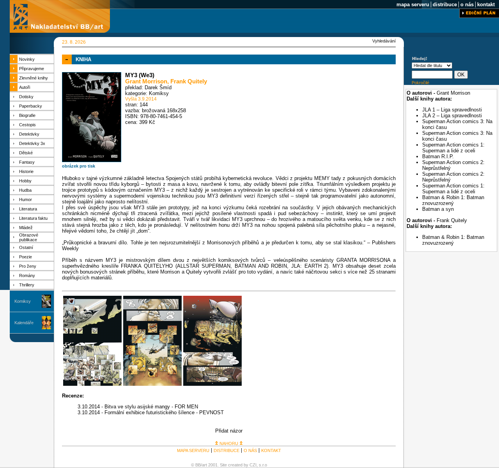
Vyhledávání (384, 41)
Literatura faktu (33, 218)
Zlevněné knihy (33, 78)
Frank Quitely (188, 81)
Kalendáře (24, 322)
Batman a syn (438, 209)
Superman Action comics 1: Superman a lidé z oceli (453, 148)
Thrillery (26, 285)
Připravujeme (31, 68)
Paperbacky (30, 106)
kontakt (486, 4)
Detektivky (29, 134)
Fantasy (27, 162)
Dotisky (26, 96)
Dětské (26, 152)
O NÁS (250, 450)
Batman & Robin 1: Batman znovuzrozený (453, 200)
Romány (27, 275)
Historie (26, 171)
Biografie (27, 115)
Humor (25, 199)
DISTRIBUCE (226, 450)
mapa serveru (413, 4)
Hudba (25, 190)
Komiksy (22, 301)
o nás (467, 4)
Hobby (25, 180)
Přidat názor (228, 431)
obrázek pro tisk (78, 166)
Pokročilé (420, 82)
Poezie (25, 256)
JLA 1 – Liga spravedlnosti (452, 110)
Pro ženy (27, 266)
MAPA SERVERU (193, 450)
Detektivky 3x (32, 143)
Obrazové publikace (28, 237)
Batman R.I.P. (438, 156)
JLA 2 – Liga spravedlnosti (452, 115)
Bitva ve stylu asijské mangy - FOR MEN (151, 407)
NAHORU (228, 443)
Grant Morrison (146, 81)
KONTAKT (271, 450)
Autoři (24, 87)
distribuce (444, 4)
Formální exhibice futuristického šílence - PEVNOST (164, 412)
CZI (253, 465)
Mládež (26, 227)
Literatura (28, 209)
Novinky (27, 59)
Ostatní (26, 247)
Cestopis (27, 124)
